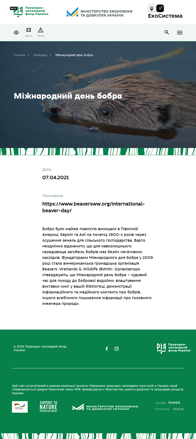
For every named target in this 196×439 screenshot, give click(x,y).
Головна (19, 55)
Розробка (170, 409)
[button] (16, 32)
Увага (40, 35)
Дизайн (161, 403)
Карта (28, 35)
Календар (40, 55)
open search (167, 32)
